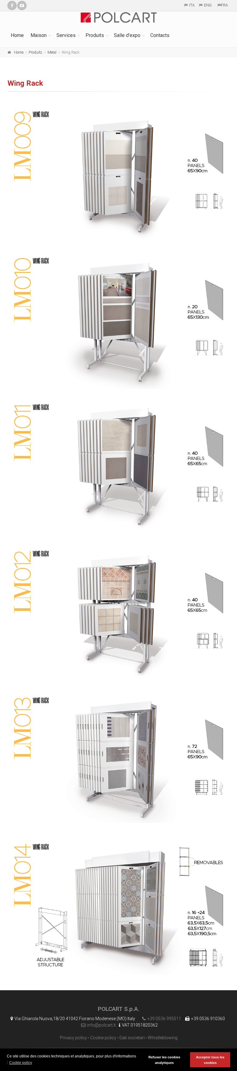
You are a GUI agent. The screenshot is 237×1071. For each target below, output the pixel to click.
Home (17, 35)
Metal (52, 52)
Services (66, 35)
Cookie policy (103, 1037)
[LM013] (118, 759)
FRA (224, 5)
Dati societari (132, 1037)
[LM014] (118, 906)
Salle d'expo (127, 35)
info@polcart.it (101, 1025)
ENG (208, 5)
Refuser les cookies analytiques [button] (164, 1060)
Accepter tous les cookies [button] (210, 1060)
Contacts (159, 35)
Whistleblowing (162, 1037)
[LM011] (118, 466)
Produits (94, 35)
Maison (39, 35)
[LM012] (118, 613)
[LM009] (118, 173)
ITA (192, 5)
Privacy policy (73, 1037)
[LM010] (118, 320)
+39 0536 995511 (164, 1018)
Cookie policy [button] (20, 1063)
